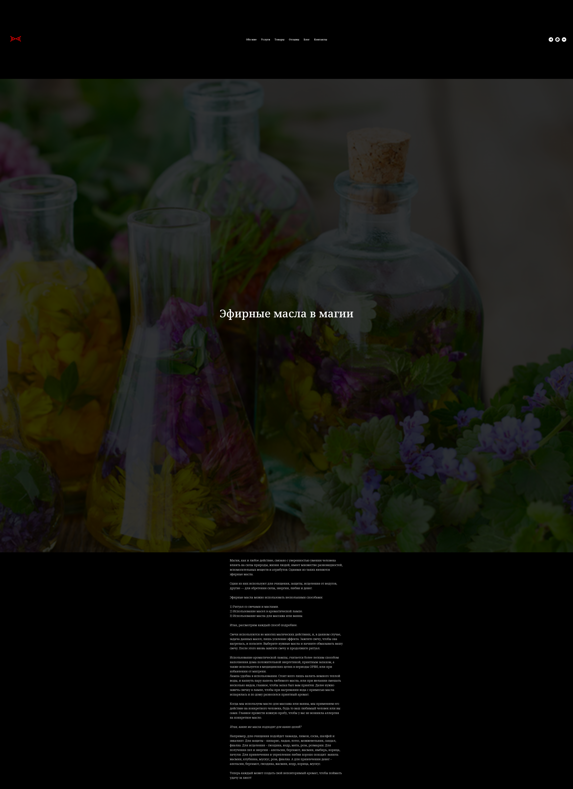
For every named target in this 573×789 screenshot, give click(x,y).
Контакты (320, 39)
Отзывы (294, 39)
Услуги (265, 39)
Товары (279, 39)
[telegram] (551, 39)
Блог (307, 39)
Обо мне (251, 39)
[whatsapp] (557, 39)
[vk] (564, 39)
